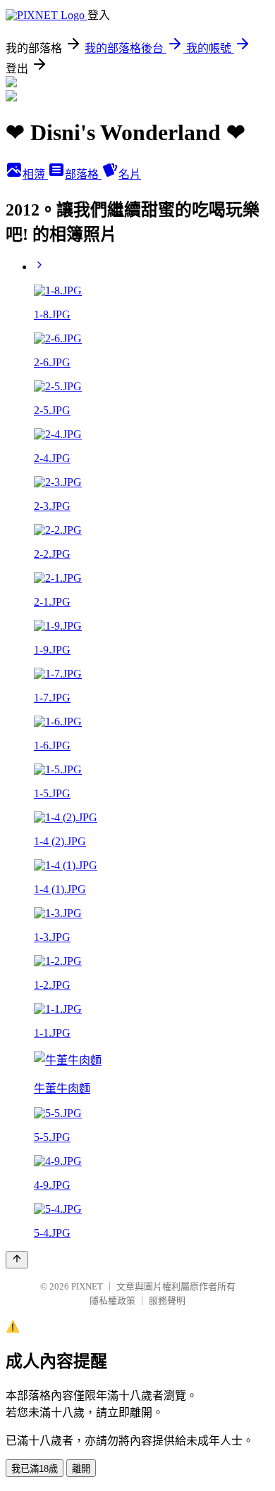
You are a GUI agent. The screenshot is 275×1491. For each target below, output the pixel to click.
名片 (129, 174)
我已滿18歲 (34, 1469)
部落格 (83, 174)
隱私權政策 (112, 1300)
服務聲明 (167, 1300)
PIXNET (87, 1286)
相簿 (35, 174)
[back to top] (17, 1259)
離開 (81, 1469)
